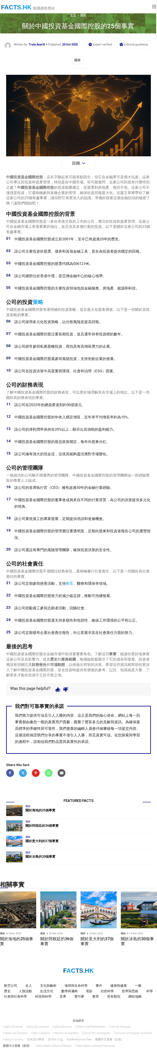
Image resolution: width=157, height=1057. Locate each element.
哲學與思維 (130, 991)
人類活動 (25, 991)
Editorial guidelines (136, 44)
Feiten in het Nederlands (90, 1026)
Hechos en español (66, 1033)
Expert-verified (102, 44)
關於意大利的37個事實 (42, 841)
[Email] (61, 773)
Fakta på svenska (37, 1026)
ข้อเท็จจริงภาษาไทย (79, 1039)
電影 (89, 991)
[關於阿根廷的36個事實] (14, 825)
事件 (99, 986)
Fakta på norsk (62, 1026)
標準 (22, 728)
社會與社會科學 (15, 996)
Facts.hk (16, 7)
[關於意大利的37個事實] (14, 841)
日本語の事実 (35, 1039)
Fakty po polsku (13, 1039)
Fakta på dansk (13, 1026)
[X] (23, 773)
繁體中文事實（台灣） (109, 1039)
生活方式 (46, 991)
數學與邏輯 (69, 991)
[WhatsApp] (49, 773)
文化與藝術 (48, 986)
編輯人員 (84, 728)
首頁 (73, 15)
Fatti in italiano (40, 1033)
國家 (83, 15)
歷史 (7, 991)
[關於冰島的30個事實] (14, 856)
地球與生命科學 (76, 986)
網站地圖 (134, 996)
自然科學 (107, 991)
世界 (63, 996)
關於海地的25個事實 (40, 810)
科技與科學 (43, 996)
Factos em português (96, 1033)
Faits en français (120, 1026)
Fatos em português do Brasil (133, 1033)
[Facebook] (10, 773)
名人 (28, 986)
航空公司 (10, 986)
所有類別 (113, 996)
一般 (138, 986)
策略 (38, 302)
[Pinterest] (36, 773)
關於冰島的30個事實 (40, 856)
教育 (69, 583)
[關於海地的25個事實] (14, 810)
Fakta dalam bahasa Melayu (53, 1045)
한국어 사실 (55, 1039)
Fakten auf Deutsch (15, 1033)
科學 (149, 991)
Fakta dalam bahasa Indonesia (95, 1045)
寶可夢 (79, 996)
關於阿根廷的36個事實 (42, 826)
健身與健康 (118, 986)
